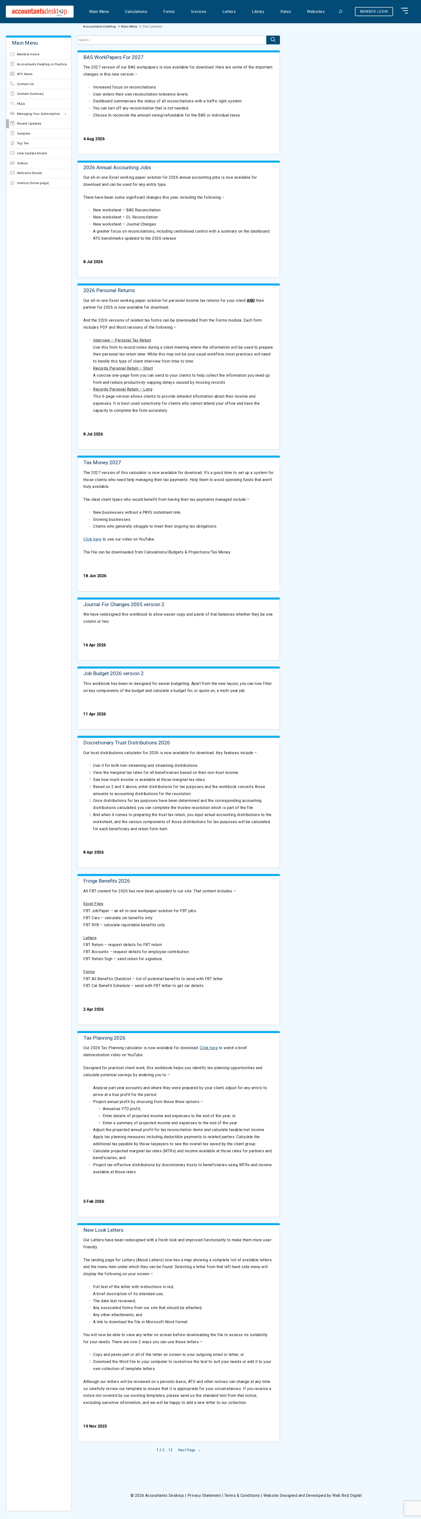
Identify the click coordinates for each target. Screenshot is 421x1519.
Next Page (189, 1450)
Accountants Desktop (99, 26)
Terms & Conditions (242, 1495)
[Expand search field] (340, 12)
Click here (92, 539)
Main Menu (129, 26)
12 (170, 1450)
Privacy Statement (204, 1495)
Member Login (374, 11)
